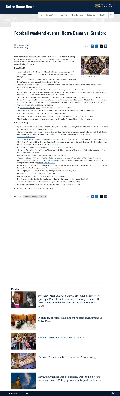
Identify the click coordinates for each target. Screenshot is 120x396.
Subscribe (91, 15)
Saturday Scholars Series (46, 163)
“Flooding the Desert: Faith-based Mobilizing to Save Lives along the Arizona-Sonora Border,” (50, 158)
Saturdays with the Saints (26, 137)
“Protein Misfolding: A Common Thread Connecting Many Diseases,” (41, 139)
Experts (64, 15)
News (21, 26)
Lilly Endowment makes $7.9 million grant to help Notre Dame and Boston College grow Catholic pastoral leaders (69, 378)
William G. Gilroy (22, 48)
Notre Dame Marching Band (30, 108)
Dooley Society (22, 152)
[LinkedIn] (96, 46)
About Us (102, 15)
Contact (25, 393)
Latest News (51, 15)
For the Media (13, 393)
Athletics (42, 197)
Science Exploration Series (49, 144)
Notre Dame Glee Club (28, 111)
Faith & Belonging (30, 197)
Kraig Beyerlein (54, 160)
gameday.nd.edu (48, 188)
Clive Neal (100, 102)
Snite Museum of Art (27, 85)
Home (16, 26)
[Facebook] (92, 46)
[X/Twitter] (101, 46)
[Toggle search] (111, 15)
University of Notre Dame (104, 6)
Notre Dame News (20, 6)
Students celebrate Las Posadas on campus (62, 337)
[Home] (41, 15)
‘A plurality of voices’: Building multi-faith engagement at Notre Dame (70, 319)
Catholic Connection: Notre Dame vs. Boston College (67, 357)
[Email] (105, 46)
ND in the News (77, 15)
